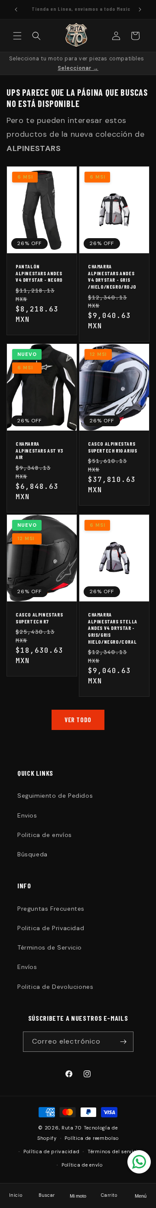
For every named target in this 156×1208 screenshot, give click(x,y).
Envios (27, 815)
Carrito (109, 1195)
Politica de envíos (44, 835)
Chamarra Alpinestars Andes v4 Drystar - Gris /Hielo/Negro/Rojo (112, 276)
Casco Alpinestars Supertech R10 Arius (112, 447)
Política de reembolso (92, 1138)
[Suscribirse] (123, 1042)
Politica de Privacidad (50, 928)
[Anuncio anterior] (16, 9)
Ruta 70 (72, 1128)
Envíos (27, 967)
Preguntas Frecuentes (50, 908)
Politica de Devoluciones (55, 987)
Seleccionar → (78, 68)
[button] (17, 35)
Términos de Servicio (49, 947)
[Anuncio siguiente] (140, 9)
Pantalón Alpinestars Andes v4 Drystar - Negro (39, 273)
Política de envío (82, 1165)
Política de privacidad (51, 1151)
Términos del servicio (114, 1151)
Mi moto (78, 1196)
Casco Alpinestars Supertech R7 (39, 617)
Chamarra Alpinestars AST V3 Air (39, 450)
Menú (140, 1196)
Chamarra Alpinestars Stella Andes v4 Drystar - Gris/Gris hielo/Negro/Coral (112, 627)
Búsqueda (32, 854)
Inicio (16, 1195)
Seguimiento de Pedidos (55, 795)
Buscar (47, 1195)
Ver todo (78, 720)
